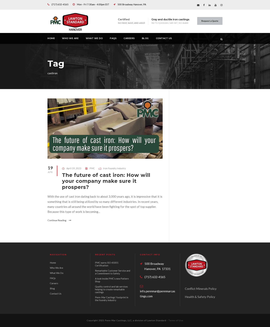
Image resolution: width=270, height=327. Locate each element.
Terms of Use (175, 320)
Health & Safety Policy (200, 297)
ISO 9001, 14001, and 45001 (131, 23)
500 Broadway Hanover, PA (132, 4)
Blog (145, 38)
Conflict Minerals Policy (201, 288)
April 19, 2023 (73, 168)
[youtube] (216, 5)
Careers (129, 38)
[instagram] (221, 5)
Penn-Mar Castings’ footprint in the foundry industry (111, 299)
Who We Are (70, 38)
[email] (198, 5)
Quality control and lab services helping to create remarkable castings (111, 289)
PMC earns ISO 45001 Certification (106, 264)
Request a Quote (209, 21)
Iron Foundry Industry (114, 168)
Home (51, 38)
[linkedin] (210, 5)
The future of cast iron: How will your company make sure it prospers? (106, 181)
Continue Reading (57, 220)
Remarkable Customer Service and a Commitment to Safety (112, 272)
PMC (92, 168)
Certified (124, 19)
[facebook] (204, 5)
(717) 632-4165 (60, 4)
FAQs (113, 38)
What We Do (94, 38)
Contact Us (164, 38)
